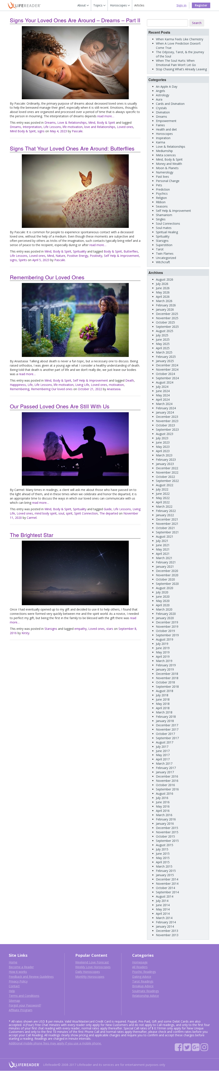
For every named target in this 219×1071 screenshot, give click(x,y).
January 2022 (165, 515)
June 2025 (163, 339)
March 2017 (164, 763)
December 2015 (167, 828)
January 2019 (165, 669)
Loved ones (125, 127)
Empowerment (166, 121)
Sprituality (79, 251)
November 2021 (167, 524)
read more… (105, 116)
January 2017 (165, 772)
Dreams (50, 122)
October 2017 (165, 734)
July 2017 (162, 747)
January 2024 (165, 412)
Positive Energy (77, 256)
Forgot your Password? (25, 1005)
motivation (116, 385)
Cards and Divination (170, 104)
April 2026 (163, 297)
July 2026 (162, 284)
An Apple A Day (166, 86)
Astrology (162, 95)
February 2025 (166, 357)
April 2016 (163, 811)
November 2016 (167, 781)
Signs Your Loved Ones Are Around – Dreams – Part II (75, 20)
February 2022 (166, 511)
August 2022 (164, 485)
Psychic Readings (144, 972)
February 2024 (166, 408)
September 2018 (167, 686)
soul (61, 513)
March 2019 (164, 661)
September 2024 (167, 378)
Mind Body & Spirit (23, 131)
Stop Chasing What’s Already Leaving (181, 69)
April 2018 (163, 708)
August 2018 (164, 691)
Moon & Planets (167, 168)
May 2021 (163, 549)
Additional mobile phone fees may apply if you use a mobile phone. (55, 1043)
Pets (159, 185)
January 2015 (165, 875)
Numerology (164, 172)
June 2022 (163, 494)
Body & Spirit (113, 251)
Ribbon (161, 202)
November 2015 (167, 832)
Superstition (164, 245)
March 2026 (164, 301)
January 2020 (165, 618)
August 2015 (164, 845)
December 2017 (167, 725)
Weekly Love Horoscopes (93, 967)
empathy (80, 629)
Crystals (161, 108)
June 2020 (163, 596)
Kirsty (25, 633)
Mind (50, 256)
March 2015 (164, 866)
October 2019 (165, 631)
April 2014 (163, 914)
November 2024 (167, 369)
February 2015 (166, 871)
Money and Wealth (169, 164)
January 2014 (165, 926)
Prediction (163, 189)
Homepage (140, 962)
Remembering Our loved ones (52, 389)
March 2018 (164, 712)
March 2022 (164, 506)
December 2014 (167, 879)
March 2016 (164, 815)
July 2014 (162, 901)
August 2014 (164, 896)
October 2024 (165, 374)
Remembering (19, 389)
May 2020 (163, 601)
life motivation (73, 127)
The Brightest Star (31, 535)
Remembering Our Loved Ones (47, 277)
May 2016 (163, 806)
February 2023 (166, 459)
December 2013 (167, 931)
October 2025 (165, 322)
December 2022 (167, 468)
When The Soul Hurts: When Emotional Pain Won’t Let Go (176, 63)
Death (129, 380)
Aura (159, 99)
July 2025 (162, 335)
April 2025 (163, 348)
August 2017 (164, 742)
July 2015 (162, 849)
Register (201, 5)
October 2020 (165, 579)
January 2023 (165, 464)
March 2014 (164, 918)
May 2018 (163, 704)
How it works (18, 972)
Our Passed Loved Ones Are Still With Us (60, 406)
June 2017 (163, 751)
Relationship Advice (145, 996)
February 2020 (166, 614)
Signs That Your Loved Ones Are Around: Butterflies (72, 148)
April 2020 (163, 605)
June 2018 (163, 699)
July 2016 (162, 798)
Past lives (162, 176)
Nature (60, 256)
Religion (161, 198)
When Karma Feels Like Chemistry (179, 39)
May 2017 (163, 755)
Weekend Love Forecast (92, 962)
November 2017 (167, 729)
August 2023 (164, 434)
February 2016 (166, 819)
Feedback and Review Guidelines (31, 977)
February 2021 (166, 562)
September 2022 (167, 481)
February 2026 (166, 305)
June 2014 (163, 905)
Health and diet (166, 129)
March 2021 (164, 558)
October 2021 (165, 528)
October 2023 (165, 425)
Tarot (160, 249)
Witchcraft (163, 262)
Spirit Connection (86, 513)
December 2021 (167, 519)
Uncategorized (166, 258)
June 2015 (163, 853)
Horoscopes (164, 134)
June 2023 (163, 442)
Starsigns (50, 629)
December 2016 (167, 776)
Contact (14, 986)
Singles (161, 219)
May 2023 (163, 447)
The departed (108, 513)
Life (30, 385)
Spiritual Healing (167, 232)
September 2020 (167, 584)
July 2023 (162, 438)
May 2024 (163, 395)
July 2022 (162, 489)
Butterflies (131, 251)
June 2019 (163, 648)
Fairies (160, 125)
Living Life (82, 385)
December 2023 (167, 417)
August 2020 (164, 588)
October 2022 (165, 477)
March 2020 (164, 609)
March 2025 (164, 352)
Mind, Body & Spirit (101, 122)
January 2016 (165, 823)
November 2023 (167, 421)
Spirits (23, 260)
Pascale (77, 131)
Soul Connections (168, 223)
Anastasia (113, 389)
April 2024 (163, 399)
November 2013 (167, 935)
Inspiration (163, 138)
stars (109, 629)
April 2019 (163, 656)
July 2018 (162, 695)
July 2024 (162, 387)
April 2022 (163, 502)
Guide (108, 509)
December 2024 (167, 365)
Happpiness (18, 385)
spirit (69, 513)
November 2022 (167, 472)
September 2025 (167, 327)
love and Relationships (99, 127)
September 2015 (167, 841)
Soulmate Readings (145, 991)
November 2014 (167, 883)
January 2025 (165, 361)
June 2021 (163, 545)
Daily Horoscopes (87, 972)
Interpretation (32, 127)
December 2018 (167, 674)
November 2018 (167, 678)
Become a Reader (21, 967)
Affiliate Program (20, 1010)
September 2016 (167, 789)
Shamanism (164, 215)
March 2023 (164, 455)
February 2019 (166, 665)
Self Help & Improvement (121, 256)
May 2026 (163, 292)
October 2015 (165, 836)
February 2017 (166, 768)
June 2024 (163, 391)
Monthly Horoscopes (89, 977)
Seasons (162, 206)
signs (40, 131)
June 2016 (163, 802)
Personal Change (167, 181)
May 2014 (163, 909)
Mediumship (164, 151)
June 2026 (163, 288)
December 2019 (167, 622)
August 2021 (164, 536)
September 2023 (167, 429)
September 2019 (167, 635)
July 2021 (162, 541)
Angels (160, 91)
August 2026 (164, 279)
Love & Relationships (72, 122)
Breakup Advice (143, 986)
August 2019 (164, 639)
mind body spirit (46, 513)
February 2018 (166, 717)
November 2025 (167, 318)
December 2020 (167, 571)
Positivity (96, 256)
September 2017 (167, 738)
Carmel (32, 518)
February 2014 (166, 922)
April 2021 (163, 554)
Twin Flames (164, 253)
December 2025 (167, 314)
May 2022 (163, 498)
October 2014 (165, 888)
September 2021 (167, 532)
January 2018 (165, 721)
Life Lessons (52, 127)
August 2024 (164, 382)
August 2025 (164, 331)
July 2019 (162, 644)
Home (13, 962)
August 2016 (164, 793)
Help (12, 991)
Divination (163, 112)
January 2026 (165, 309)
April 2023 (163, 451)
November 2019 (167, 626)
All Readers (140, 967)
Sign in (181, 5)
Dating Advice (141, 977)
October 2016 (165, 785)
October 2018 (165, 682)
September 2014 (167, 892)
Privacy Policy (18, 981)
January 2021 (165, 566)
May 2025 (163, 344)
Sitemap (14, 1001)
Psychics (162, 193)
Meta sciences (166, 155)
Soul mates (164, 228)
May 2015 (163, 858)
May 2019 (163, 652)
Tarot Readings (142, 981)
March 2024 (164, 404)
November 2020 (167, 575)
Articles (139, 5)
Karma (160, 142)
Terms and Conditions (24, 996)
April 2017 (163, 759)
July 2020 (162, 592)
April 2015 (163, 862)
